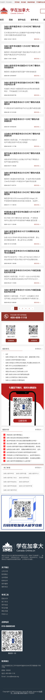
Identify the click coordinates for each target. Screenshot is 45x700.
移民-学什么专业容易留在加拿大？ (17, 366)
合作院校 (5, 577)
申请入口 (5, 614)
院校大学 (5, 598)
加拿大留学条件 (24, 482)
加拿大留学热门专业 (10, 477)
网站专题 (5, 611)
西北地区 (23, 2)
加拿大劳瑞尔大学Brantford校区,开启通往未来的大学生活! (24, 363)
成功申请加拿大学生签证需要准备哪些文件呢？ (22, 441)
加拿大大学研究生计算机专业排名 (17, 377)
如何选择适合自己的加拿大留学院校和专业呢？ (22, 452)
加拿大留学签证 (24, 477)
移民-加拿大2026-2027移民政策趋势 (17, 374)
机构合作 (5, 580)
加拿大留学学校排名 (10, 482)
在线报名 (11, 340)
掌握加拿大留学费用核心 (15, 435)
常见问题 (5, 608)
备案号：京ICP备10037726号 (26, 692)
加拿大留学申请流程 (10, 486)
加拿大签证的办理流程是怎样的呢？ (18, 438)
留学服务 (5, 583)
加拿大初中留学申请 (10, 490)
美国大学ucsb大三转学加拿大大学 (17, 371)
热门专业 (5, 601)
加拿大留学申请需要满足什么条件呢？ (19, 461)
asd (7, 354)
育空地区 (17, 2)
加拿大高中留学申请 (25, 486)
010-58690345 (8, 626)
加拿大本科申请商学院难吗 (14, 368)
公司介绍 (5, 571)
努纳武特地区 (31, 2)
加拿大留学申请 (8, 473)
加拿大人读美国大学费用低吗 (15, 380)
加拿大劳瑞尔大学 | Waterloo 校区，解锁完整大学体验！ (24, 357)
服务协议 (5, 587)
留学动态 (5, 605)
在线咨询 (34, 340)
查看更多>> (39, 349)
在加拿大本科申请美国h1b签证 (16, 360)
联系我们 (5, 574)
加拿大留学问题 (21, 473)
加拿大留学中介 (34, 473)
